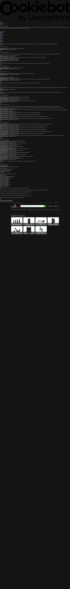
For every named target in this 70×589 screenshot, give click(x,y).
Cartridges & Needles (19, 209)
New (11, 209)
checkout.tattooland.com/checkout (5, 171)
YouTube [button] (1, 138)
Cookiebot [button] (1, 45)
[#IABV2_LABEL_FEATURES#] (4, 181)
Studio (54, 209)
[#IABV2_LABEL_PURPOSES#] (4, 178)
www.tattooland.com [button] (3, 76)
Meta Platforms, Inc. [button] (3, 94)
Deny (10, 201)
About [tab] (1, 24)
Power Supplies (35, 209)
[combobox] (41, 203)
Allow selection (7, 201)
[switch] (0, 35)
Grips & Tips (25, 209)
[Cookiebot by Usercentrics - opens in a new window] (35, 11)
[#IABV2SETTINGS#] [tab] (3, 23)
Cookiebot (14, 173)
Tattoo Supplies (40, 209)
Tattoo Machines (30, 209)
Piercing (51, 209)
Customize (3, 201)
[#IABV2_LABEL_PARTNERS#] (4, 184)
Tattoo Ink (14, 209)
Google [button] (1, 51)
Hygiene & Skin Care (46, 209)
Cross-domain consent (3, 168)
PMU (56, 209)
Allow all (1, 201)
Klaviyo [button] (1, 70)
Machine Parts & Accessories (20, 213)
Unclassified (2, 160)
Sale (58, 209)
